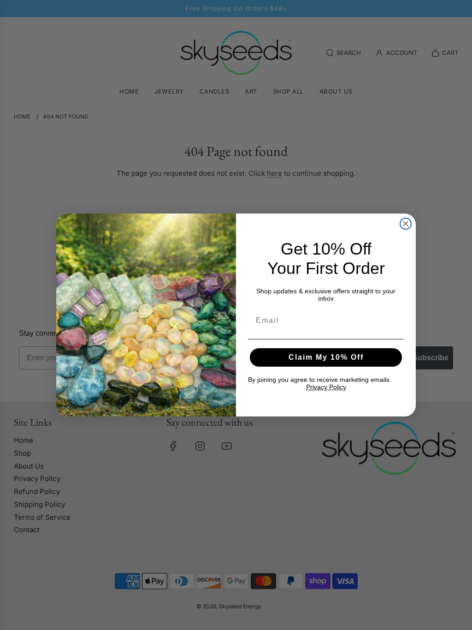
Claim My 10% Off (326, 357)
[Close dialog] (405, 223)
